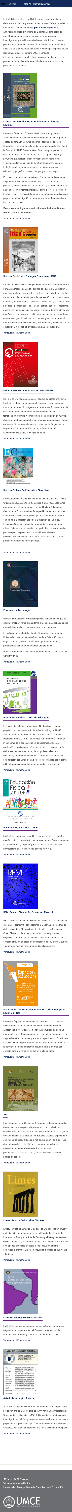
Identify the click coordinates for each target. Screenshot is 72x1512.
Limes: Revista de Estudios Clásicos (23, 1220)
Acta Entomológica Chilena (18, 1398)
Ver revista (8, 218)
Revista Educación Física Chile (20, 827)
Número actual (23, 218)
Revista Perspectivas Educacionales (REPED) (28, 390)
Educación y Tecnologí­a (16, 610)
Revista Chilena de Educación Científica (26, 490)
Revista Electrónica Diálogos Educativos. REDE (29, 276)
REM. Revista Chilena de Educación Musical (28, 912)
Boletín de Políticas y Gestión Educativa (26, 717)
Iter (5, 1114)
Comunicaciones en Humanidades (23, 1317)
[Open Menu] (3, 3)
